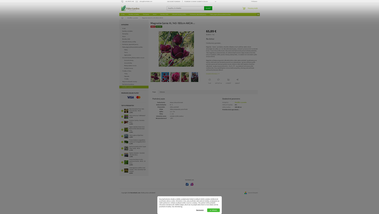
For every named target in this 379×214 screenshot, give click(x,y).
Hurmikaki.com (189, 180)
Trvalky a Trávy (126, 71)
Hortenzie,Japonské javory (130, 44)
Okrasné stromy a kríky (129, 42)
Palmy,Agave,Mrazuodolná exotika (132, 47)
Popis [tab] (154, 92)
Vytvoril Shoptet (253, 193)
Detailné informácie (212, 74)
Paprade (126, 76)
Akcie (124, 37)
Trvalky (126, 79)
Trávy (126, 74)
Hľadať (208, 8)
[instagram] (192, 184)
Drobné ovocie (128, 68)
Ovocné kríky (128, 63)
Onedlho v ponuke (127, 87)
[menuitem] (123, 14)
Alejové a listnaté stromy (129, 82)
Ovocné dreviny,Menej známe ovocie (133, 58)
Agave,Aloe (127, 55)
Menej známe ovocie (130, 66)
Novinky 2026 (126, 39)
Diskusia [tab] (162, 92)
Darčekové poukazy (128, 84)
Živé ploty (125, 34)
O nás (124, 29)
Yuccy (126, 52)
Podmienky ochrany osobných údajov (196, 1)
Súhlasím (214, 210)
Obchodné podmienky (173, 1)
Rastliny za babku (127, 31)
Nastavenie (200, 210)
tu (181, 207)
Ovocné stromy (128, 60)
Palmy (126, 50)
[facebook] (187, 184)
